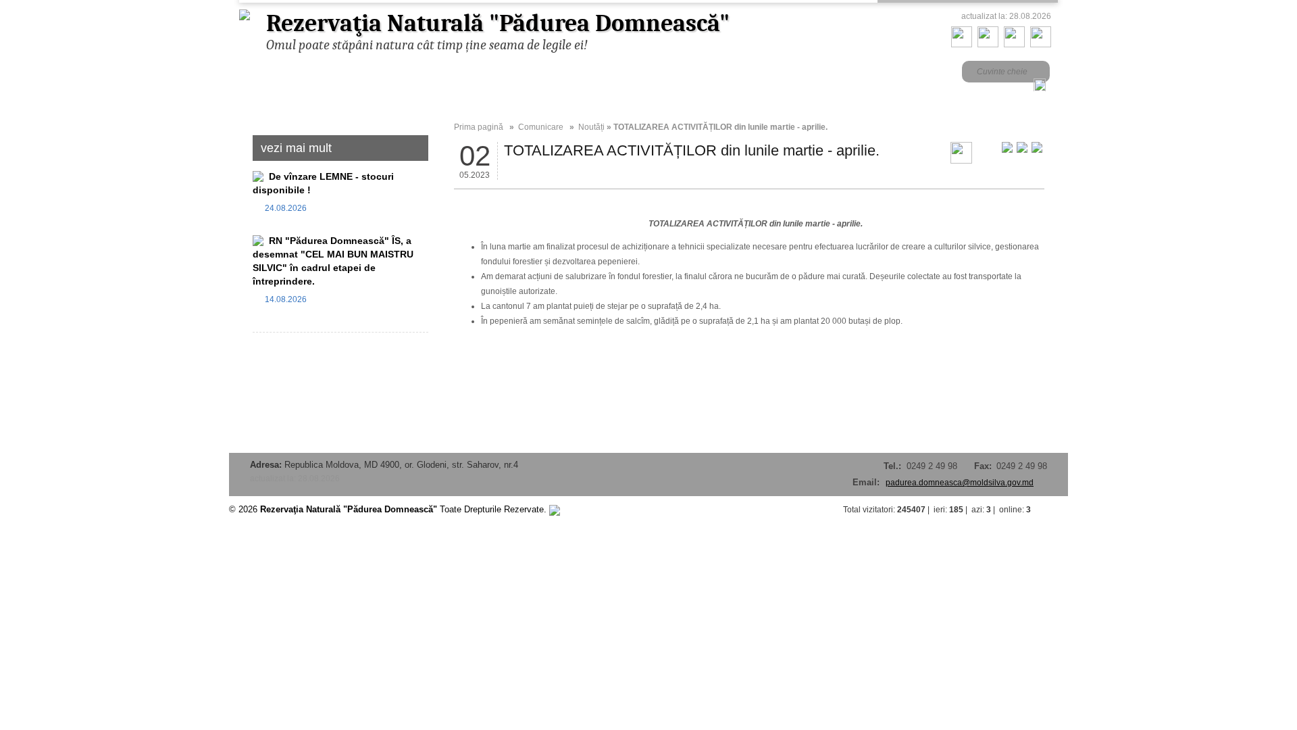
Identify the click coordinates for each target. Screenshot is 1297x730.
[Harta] (1014, 44)
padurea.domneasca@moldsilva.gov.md (960, 482)
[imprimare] (961, 161)
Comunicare (540, 127)
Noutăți (591, 127)
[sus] (1054, 509)
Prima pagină (478, 127)
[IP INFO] (554, 509)
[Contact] (987, 44)
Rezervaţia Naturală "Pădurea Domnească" (498, 23)
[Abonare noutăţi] (1040, 44)
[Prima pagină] (961, 44)
